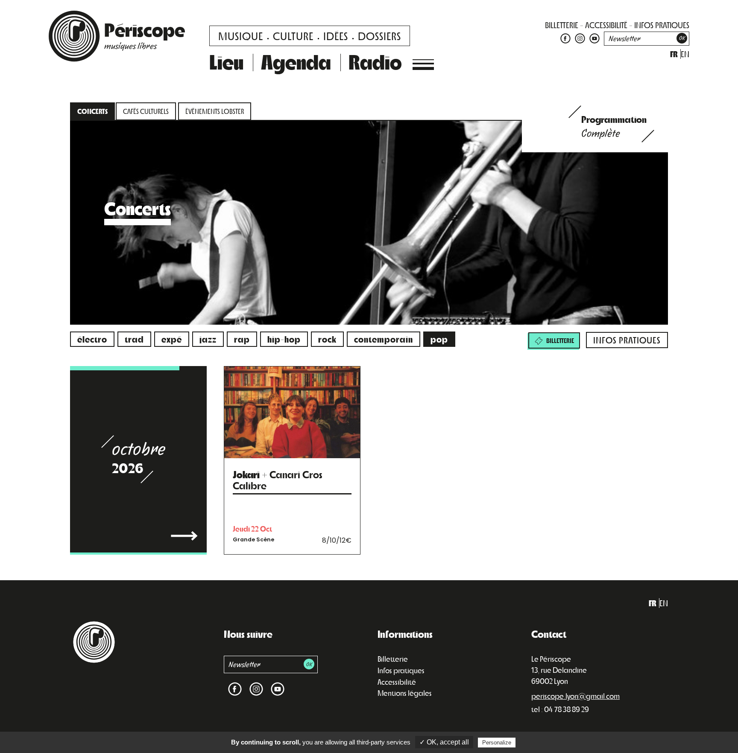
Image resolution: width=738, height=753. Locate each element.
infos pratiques (661, 25)
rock (327, 339)
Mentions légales (405, 693)
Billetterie (393, 658)
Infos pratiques (401, 670)
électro (92, 339)
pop (439, 339)
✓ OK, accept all (444, 742)
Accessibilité (397, 681)
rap (242, 339)
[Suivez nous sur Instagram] (580, 38)
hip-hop (284, 339)
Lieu (226, 61)
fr (674, 54)
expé (171, 339)
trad (134, 339)
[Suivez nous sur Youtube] (593, 38)
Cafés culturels (146, 111)
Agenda (296, 61)
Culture (293, 35)
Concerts (92, 111)
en (685, 54)
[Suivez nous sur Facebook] (565, 38)
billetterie (561, 25)
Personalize (496, 742)
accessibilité (606, 25)
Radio (375, 61)
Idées (335, 35)
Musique (240, 35)
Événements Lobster (214, 111)
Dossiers (379, 35)
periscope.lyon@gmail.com (575, 696)
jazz (208, 339)
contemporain (383, 339)
